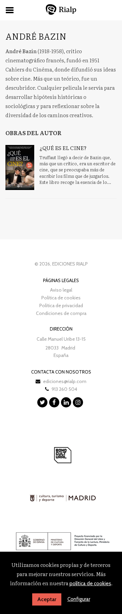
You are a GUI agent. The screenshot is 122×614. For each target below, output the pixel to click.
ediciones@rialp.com (64, 381)
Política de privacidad (61, 305)
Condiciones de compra (61, 313)
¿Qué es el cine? (62, 148)
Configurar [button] (78, 599)
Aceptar (46, 599)
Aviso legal (61, 290)
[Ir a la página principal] (61, 9)
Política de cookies (61, 298)
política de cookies (90, 583)
